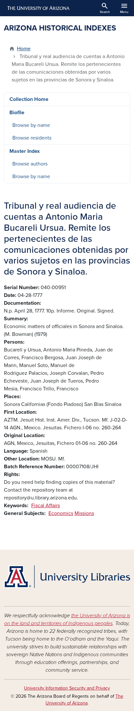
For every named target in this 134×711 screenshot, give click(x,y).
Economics (60, 513)
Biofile (16, 112)
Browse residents (31, 138)
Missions (84, 513)
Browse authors (29, 164)
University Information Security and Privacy (67, 688)
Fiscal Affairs (45, 505)
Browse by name (31, 125)
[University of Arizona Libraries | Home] (67, 576)
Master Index (24, 151)
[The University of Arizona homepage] (38, 8)
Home (24, 48)
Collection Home (28, 99)
